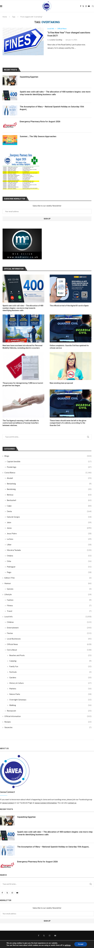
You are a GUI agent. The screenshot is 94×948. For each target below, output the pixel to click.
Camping (50, 661)
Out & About (49, 650)
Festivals (50, 672)
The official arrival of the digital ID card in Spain (69, 306)
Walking (50, 705)
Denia (49, 511)
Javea (49, 528)
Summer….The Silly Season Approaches (38, 136)
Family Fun (50, 666)
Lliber (49, 544)
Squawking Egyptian (29, 77)
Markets (50, 688)
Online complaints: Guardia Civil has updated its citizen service (69, 347)
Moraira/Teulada (49, 550)
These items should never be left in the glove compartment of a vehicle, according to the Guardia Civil (68, 423)
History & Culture (50, 683)
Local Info (47, 616)
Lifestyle (47, 594)
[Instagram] (86, 6)
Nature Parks (50, 694)
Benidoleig (49, 489)
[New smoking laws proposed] (70, 366)
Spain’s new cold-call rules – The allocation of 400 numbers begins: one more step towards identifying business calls (23, 308)
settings (67, 945)
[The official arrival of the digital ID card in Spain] (70, 289)
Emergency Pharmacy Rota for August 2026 (40, 121)
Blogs (47, 456)
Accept (80, 944)
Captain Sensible (49, 461)
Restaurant (49, 711)
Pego (49, 572)
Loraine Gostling (56, 40)
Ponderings (49, 467)
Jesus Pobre (49, 533)
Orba (49, 561)
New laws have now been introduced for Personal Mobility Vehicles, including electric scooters (22, 347)
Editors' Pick (47, 578)
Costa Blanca (47, 472)
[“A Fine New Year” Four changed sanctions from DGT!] (23, 41)
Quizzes (49, 589)
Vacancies (47, 727)
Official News (49, 644)
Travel (49, 611)
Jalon (49, 522)
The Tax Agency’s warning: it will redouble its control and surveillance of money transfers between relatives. (21, 423)
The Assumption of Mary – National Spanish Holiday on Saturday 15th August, (52, 108)
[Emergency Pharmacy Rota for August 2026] (10, 125)
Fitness (49, 605)
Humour (47, 583)
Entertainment (49, 628)
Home (5, 17)
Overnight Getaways (50, 700)
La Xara (49, 539)
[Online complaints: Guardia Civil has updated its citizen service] (70, 328)
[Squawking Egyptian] (10, 80)
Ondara (49, 555)
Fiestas (49, 633)
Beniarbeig (49, 483)
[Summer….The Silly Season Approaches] (10, 140)
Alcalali (49, 478)
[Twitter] (83, 6)
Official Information (47, 716)
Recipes (47, 722)
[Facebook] (80, 6)
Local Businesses (49, 639)
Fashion (49, 600)
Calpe (49, 506)
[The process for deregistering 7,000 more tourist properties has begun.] (23, 366)
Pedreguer (49, 567)
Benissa (49, 495)
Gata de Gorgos (49, 517)
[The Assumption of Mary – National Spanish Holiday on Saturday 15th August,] (10, 110)
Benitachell (49, 500)
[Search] (93, 6)
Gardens (50, 677)
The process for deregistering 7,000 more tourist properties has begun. (23, 384)
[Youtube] (89, 6)
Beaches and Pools (50, 655)
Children (49, 622)
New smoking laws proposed (61, 383)
